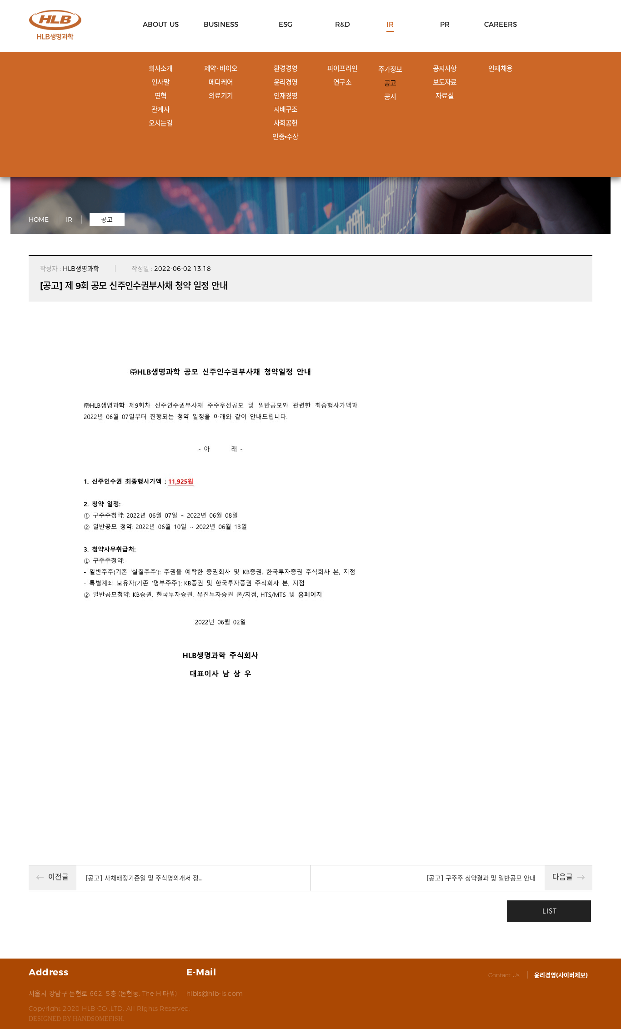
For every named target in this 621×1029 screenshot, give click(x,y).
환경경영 (286, 68)
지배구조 (286, 109)
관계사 (160, 109)
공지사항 (445, 68)
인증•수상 (285, 136)
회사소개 (161, 68)
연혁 (161, 95)
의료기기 (221, 95)
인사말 (160, 82)
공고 (390, 83)
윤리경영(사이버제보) (561, 975)
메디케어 (221, 82)
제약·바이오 (221, 68)
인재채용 (500, 68)
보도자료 (445, 82)
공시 (390, 96)
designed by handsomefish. (77, 1019)
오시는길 (161, 123)
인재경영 (286, 95)
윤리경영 (286, 82)
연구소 (342, 82)
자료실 (445, 95)
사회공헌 (286, 123)
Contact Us (504, 975)
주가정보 (390, 69)
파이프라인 (342, 68)
